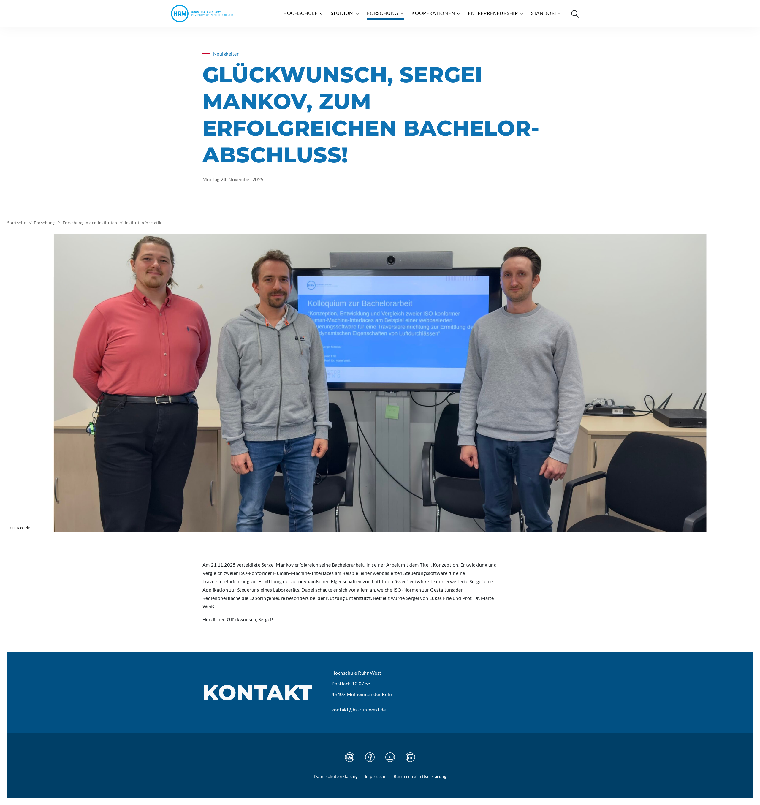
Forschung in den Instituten (90, 222)
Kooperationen (433, 13)
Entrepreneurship (493, 13)
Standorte (545, 13)
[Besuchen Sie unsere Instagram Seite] (349, 757)
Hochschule (301, 13)
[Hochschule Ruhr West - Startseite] (202, 13)
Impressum (376, 776)
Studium (343, 13)
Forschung (383, 13)
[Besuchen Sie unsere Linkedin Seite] (410, 757)
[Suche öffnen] (575, 14)
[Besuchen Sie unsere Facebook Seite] (370, 757)
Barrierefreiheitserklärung (420, 776)
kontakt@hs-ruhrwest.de (359, 709)
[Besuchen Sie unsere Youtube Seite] (390, 757)
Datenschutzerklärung (336, 776)
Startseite (16, 222)
